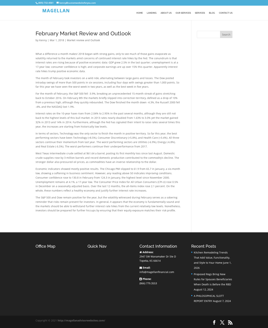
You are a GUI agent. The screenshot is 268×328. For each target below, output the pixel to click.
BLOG (212, 13)
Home (139, 13)
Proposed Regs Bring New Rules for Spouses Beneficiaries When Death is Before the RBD (213, 279)
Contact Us (225, 13)
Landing (152, 13)
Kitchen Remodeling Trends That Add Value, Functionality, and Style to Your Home (212, 257)
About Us (166, 13)
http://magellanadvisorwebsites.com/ (81, 320)
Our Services (183, 13)
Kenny (43, 40)
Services (200, 13)
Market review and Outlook (83, 40)
